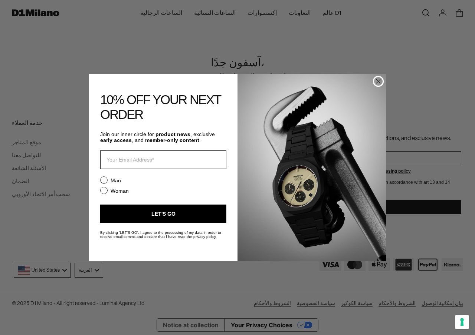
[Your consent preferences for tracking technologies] (462, 322)
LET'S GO (163, 214)
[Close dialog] (378, 81)
